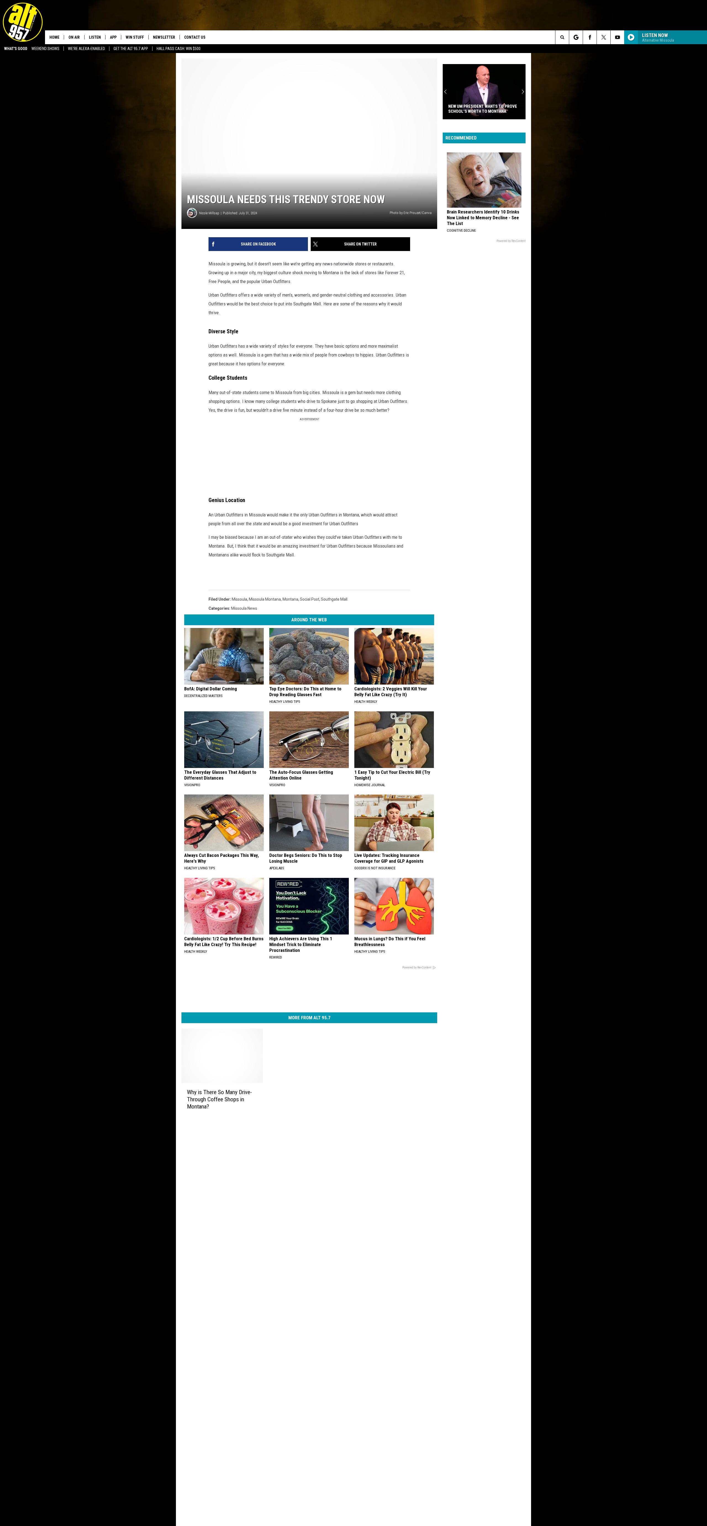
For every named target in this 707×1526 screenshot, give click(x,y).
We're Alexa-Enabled (86, 48)
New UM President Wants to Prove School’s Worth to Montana (482, 109)
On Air (74, 37)
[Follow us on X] (603, 37)
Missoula (239, 599)
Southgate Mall (334, 599)
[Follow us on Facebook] (590, 37)
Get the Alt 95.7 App (131, 48)
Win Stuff (135, 37)
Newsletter (164, 37)
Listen (95, 37)
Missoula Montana (265, 599)
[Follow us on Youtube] (617, 37)
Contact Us (194, 37)
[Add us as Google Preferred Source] (576, 37)
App (113, 37)
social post (309, 599)
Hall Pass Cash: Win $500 (179, 48)
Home (54, 37)
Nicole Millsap (209, 213)
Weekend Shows (45, 48)
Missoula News (244, 608)
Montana (290, 599)
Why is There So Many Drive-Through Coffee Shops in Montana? (219, 1099)
